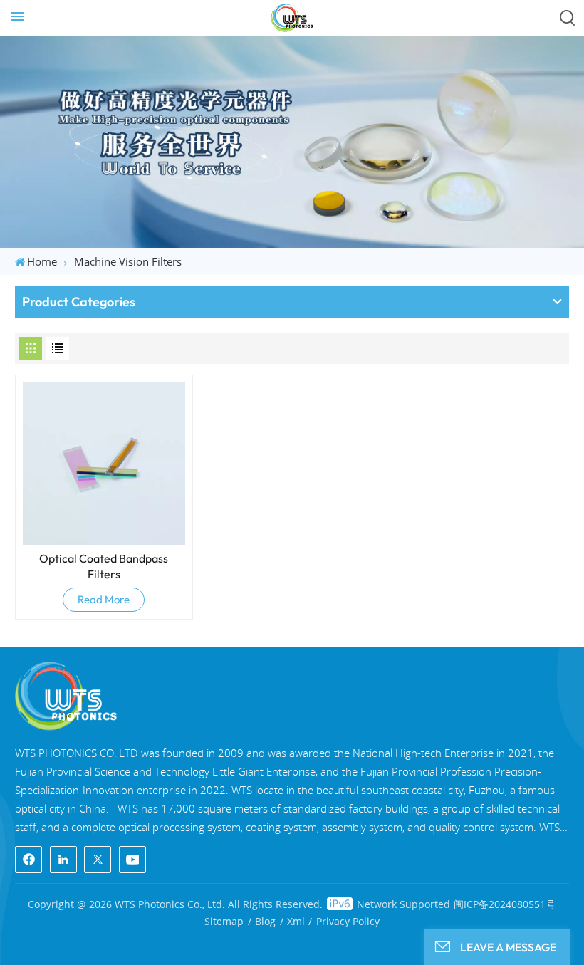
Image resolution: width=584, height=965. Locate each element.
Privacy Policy (348, 921)
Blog (265, 921)
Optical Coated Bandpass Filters (103, 566)
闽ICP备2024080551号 (505, 904)
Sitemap (224, 921)
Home (42, 261)
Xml (296, 921)
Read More (104, 599)
